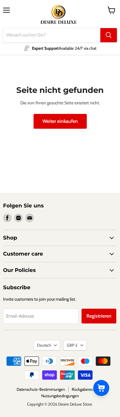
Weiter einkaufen (60, 121)
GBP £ (72, 345)
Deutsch (44, 345)
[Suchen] (108, 35)
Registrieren (98, 316)
